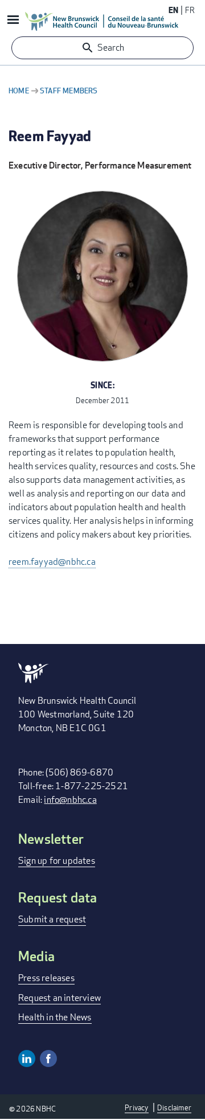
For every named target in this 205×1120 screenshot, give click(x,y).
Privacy (136, 1107)
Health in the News (55, 1017)
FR (190, 10)
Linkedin (26, 1058)
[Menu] (12, 21)
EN (173, 10)
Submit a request (52, 919)
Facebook (48, 1058)
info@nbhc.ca (70, 800)
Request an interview (59, 998)
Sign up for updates (56, 861)
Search (110, 48)
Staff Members (69, 90)
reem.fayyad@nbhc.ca (52, 562)
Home (19, 90)
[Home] (102, 21)
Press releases (46, 978)
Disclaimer (174, 1107)
